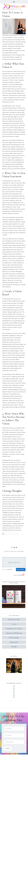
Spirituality (14, 642)
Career (14, 624)
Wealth (14, 647)
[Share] (12, 547)
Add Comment (21, 569)
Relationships (14, 638)
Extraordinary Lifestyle (14, 6)
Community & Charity (14, 629)
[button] (14, 2)
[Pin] (16, 547)
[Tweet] (14, 547)
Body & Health (14, 620)
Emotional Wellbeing (8, 9)
